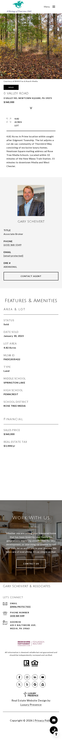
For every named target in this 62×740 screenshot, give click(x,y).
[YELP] (27, 684)
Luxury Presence (31, 704)
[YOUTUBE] (43, 677)
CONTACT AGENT (31, 276)
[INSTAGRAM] (27, 677)
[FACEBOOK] (19, 677)
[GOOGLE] (35, 684)
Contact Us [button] (31, 563)
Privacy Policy (43, 720)
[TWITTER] (19, 684)
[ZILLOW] (43, 684)
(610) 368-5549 (12, 244)
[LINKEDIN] (35, 677)
